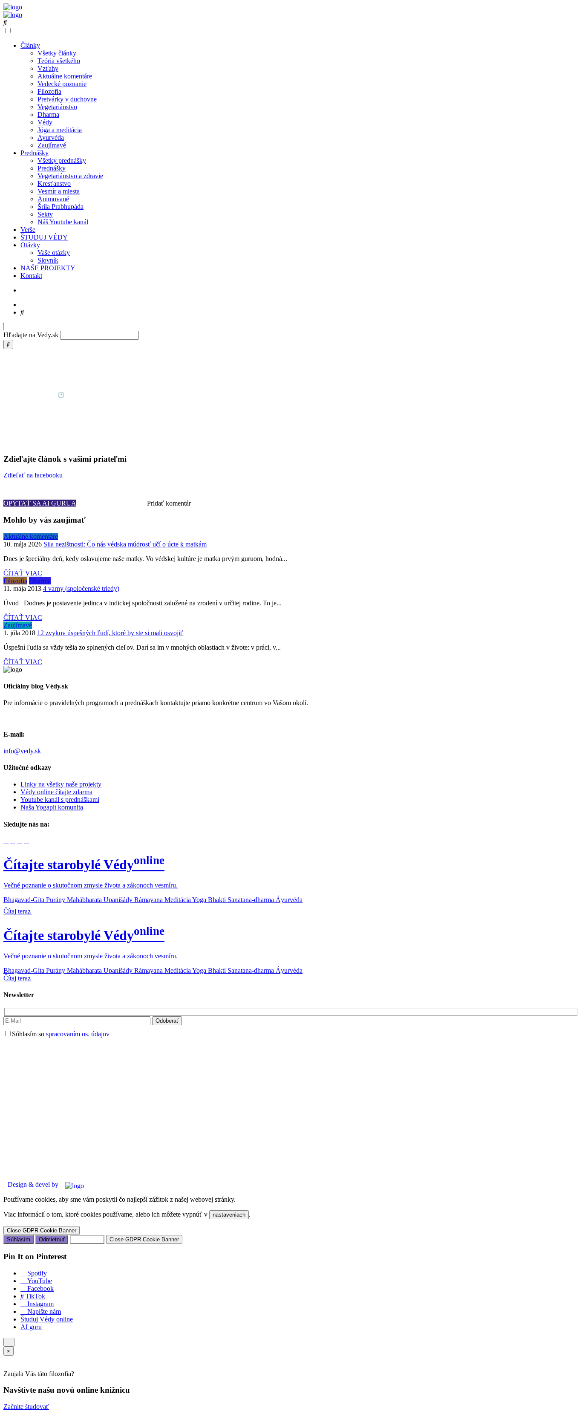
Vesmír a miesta (58, 191)
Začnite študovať (26, 1406)
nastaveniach (229, 1215)
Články (30, 45)
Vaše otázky (53, 252)
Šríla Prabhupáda (60, 206)
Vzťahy (47, 68)
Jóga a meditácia (59, 129)
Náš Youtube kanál (62, 222)
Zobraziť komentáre (111, 503)
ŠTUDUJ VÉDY (44, 237)
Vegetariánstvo (57, 106)
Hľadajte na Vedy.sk (30, 334)
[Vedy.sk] (12, 7)
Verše (27, 229)
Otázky (30, 245)
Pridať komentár (169, 503)
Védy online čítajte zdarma (56, 791)
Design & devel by (33, 1184)
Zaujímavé (51, 145)
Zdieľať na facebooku (33, 475)
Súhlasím (18, 1239)
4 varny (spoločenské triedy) (81, 588)
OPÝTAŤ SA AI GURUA (39, 503)
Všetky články (56, 53)
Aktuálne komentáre (64, 76)
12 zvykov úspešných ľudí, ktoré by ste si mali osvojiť (110, 632)
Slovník (47, 260)
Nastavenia (87, 1239)
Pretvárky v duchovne (67, 99)
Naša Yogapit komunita (51, 807)
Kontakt (31, 275)
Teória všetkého (58, 60)
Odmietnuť (52, 1239)
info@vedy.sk (22, 751)
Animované (53, 198)
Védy (44, 122)
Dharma (48, 114)
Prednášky (34, 152)
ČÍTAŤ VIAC (22, 573)
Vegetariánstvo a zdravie (70, 175)
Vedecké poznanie (61, 83)
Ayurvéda (50, 137)
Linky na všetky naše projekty (60, 784)
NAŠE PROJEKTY (47, 268)
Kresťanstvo (54, 183)
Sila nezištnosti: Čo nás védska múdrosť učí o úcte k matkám (125, 544)
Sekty (45, 214)
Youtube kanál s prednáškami (59, 799)
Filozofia (49, 91)
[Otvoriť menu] (8, 1342)
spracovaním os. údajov (77, 1034)
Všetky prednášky (61, 160)
